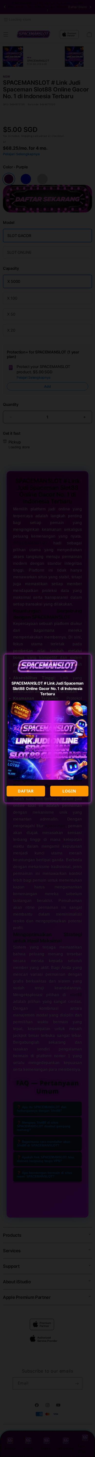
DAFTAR (26, 791)
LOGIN (69, 791)
